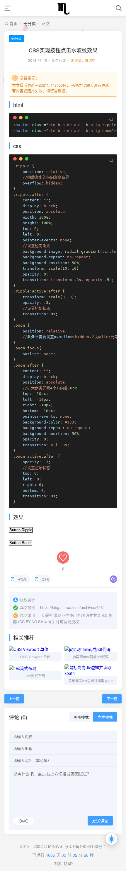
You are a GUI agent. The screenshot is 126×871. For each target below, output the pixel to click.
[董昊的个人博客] (62, 8)
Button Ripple (20, 530)
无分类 (29, 23)
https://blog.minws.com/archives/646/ (72, 607)
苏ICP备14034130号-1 (85, 846)
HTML (22, 579)
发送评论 (100, 821)
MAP (68, 864)
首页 (13, 23)
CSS (45, 579)
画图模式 (81, 717)
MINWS (55, 846)
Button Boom (20, 543)
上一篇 (14, 698)
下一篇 (112, 698)
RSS (57, 864)
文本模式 (105, 717)
